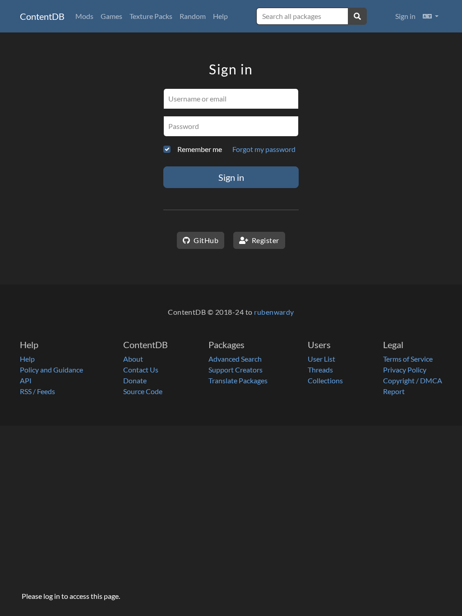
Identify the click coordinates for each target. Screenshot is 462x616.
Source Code (142, 391)
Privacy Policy (404, 369)
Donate (135, 380)
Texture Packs (150, 16)
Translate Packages (238, 380)
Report (394, 391)
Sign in (405, 16)
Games (111, 16)
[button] (430, 16)
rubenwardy (274, 312)
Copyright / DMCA (412, 380)
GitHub (205, 240)
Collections (325, 380)
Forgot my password (264, 149)
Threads (320, 369)
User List (321, 358)
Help (220, 16)
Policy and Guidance (51, 369)
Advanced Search (235, 358)
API (26, 380)
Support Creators (235, 369)
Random (193, 16)
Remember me (199, 149)
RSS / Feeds (37, 391)
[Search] (357, 16)
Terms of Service (408, 358)
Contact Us (140, 369)
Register (264, 240)
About (133, 358)
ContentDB (42, 16)
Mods (84, 16)
